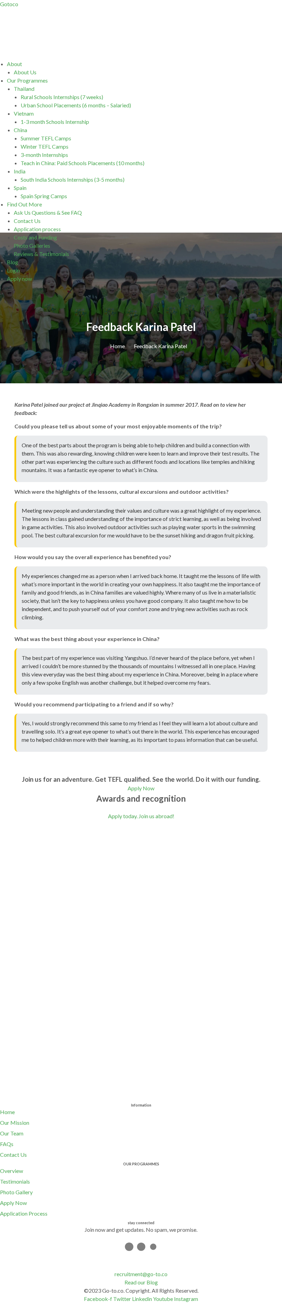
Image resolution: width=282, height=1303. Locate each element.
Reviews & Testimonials (41, 253)
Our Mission (14, 1122)
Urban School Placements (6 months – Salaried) (76, 105)
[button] (144, 64)
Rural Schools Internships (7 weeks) (62, 97)
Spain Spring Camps (44, 196)
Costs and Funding (35, 237)
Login (13, 270)
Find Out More (24, 204)
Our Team (11, 1133)
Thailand (24, 88)
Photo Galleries (32, 245)
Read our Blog (141, 1282)
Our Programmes (27, 80)
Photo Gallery (16, 1192)
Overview (11, 1170)
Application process (37, 229)
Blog (12, 262)
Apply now (19, 278)
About (14, 64)
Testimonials (15, 1181)
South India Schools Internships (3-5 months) (72, 179)
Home (7, 1112)
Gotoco (9, 4)
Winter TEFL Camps (44, 146)
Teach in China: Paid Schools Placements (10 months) (82, 163)
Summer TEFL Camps (46, 138)
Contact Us (27, 220)
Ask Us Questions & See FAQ (48, 212)
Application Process (23, 1213)
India (19, 171)
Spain (20, 187)
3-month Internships (44, 154)
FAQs (6, 1144)
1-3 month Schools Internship (55, 121)
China (20, 130)
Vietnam (24, 113)
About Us (25, 72)
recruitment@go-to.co (141, 1274)
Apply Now (13, 1202)
